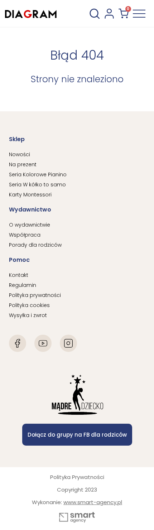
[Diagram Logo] (31, 13)
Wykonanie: (77, 502)
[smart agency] (77, 517)
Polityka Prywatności (77, 477)
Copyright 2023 (77, 489)
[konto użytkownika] (109, 14)
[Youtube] (43, 343)
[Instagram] (68, 343)
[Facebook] (17, 343)
